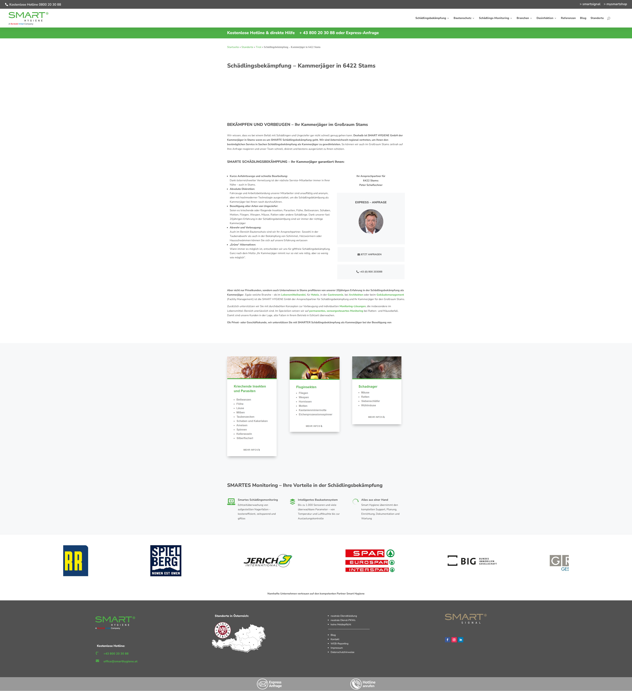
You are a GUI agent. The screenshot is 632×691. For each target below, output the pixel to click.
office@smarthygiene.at (120, 661)
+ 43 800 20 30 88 (317, 33)
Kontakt (335, 639)
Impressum (337, 647)
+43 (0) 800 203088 (370, 271)
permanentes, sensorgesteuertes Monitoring (336, 311)
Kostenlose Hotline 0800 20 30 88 (35, 4)
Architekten (356, 295)
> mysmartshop (615, 4)
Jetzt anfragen (371, 254)
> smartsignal (590, 4)
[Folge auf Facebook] (447, 639)
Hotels (315, 295)
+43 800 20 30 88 (116, 654)
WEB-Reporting (339, 643)
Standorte (247, 47)
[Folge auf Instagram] (454, 639)
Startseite (233, 47)
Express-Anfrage (362, 33)
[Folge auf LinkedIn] (460, 639)
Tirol (258, 47)
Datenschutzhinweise (342, 652)
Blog (333, 635)
